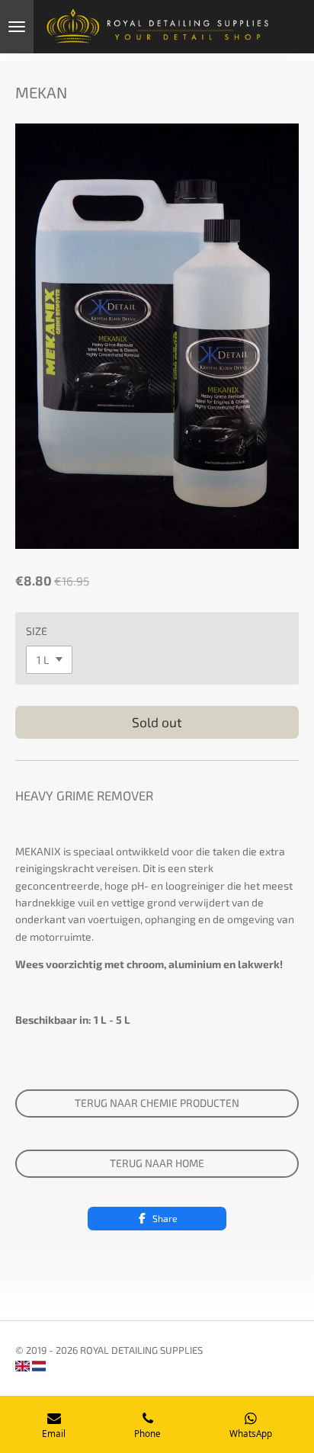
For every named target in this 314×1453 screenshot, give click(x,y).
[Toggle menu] (17, 26)
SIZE (36, 630)
